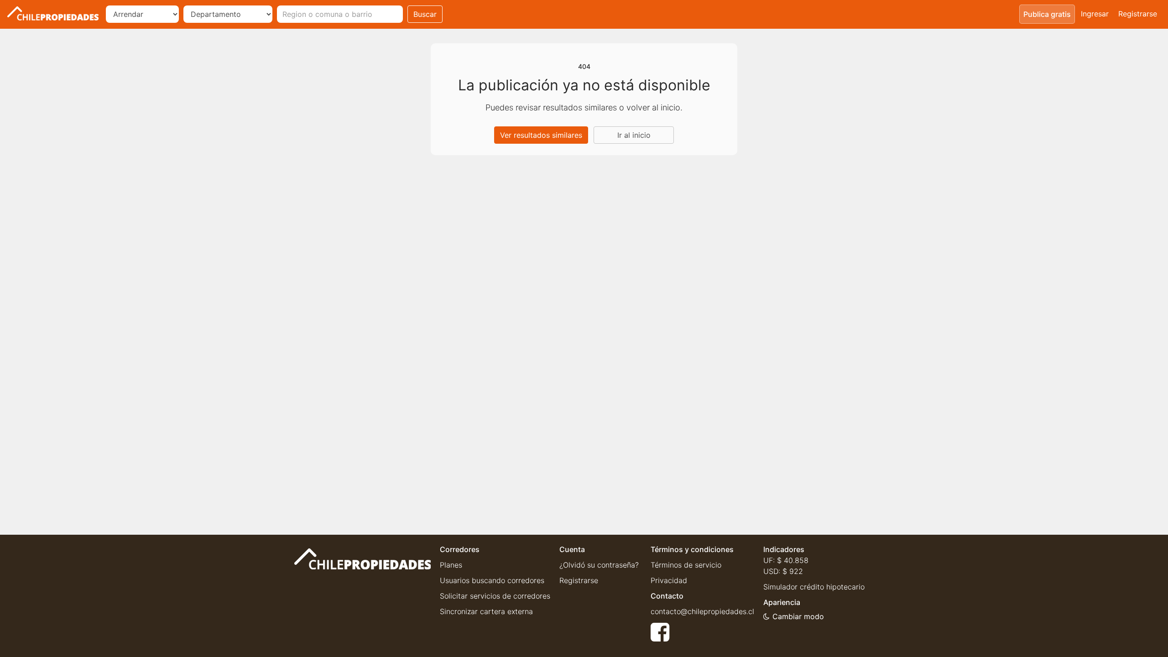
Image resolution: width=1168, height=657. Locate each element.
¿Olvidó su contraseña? (599, 564)
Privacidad (669, 580)
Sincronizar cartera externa (486, 611)
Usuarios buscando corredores (492, 580)
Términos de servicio (686, 564)
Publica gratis (1047, 14)
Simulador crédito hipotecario (814, 586)
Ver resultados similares (541, 135)
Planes (451, 564)
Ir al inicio (634, 135)
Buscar (425, 14)
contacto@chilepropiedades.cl (702, 611)
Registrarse (1137, 13)
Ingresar (1095, 13)
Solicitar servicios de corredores (495, 595)
